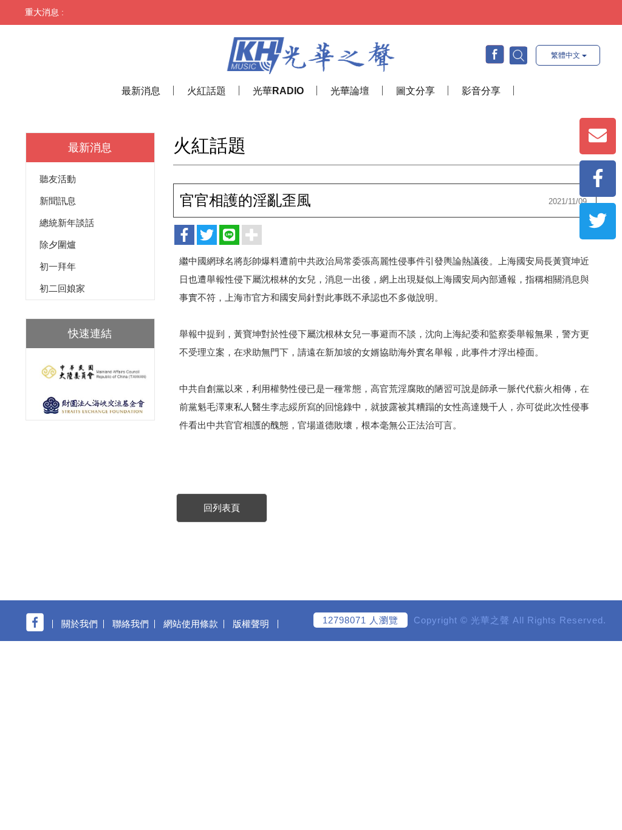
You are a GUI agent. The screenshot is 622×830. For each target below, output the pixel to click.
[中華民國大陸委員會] (90, 372)
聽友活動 (57, 179)
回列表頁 (221, 507)
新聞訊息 (57, 201)
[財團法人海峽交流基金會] (90, 405)
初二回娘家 (62, 288)
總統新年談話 (66, 223)
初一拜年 (57, 266)
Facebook (495, 54)
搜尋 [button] (517, 54)
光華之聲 (310, 52)
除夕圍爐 (57, 244)
